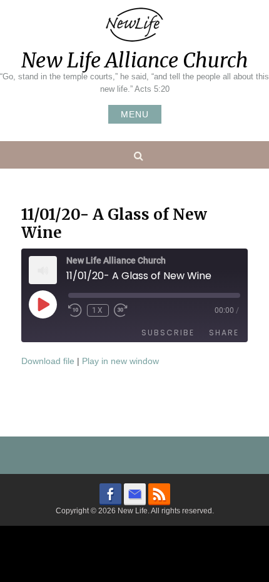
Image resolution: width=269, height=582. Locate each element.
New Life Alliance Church (134, 60)
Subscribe (168, 332)
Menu (135, 114)
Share (224, 332)
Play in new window (120, 361)
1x (98, 310)
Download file (47, 361)
